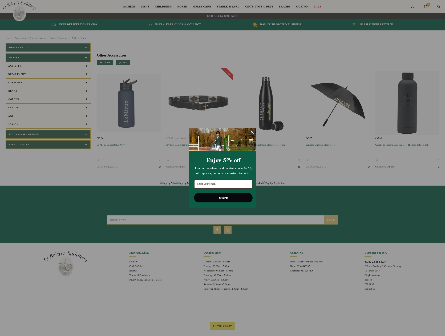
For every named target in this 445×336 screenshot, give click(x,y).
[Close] (252, 132)
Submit (223, 198)
